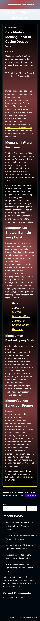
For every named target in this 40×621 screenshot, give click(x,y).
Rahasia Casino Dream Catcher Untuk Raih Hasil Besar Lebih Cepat (19, 526)
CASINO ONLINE (11, 27)
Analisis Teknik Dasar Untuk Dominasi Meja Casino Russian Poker (19, 567)
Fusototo (19, 577)
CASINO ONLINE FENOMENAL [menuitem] (18, 127)
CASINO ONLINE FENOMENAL (23, 617)
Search (6, 504)
